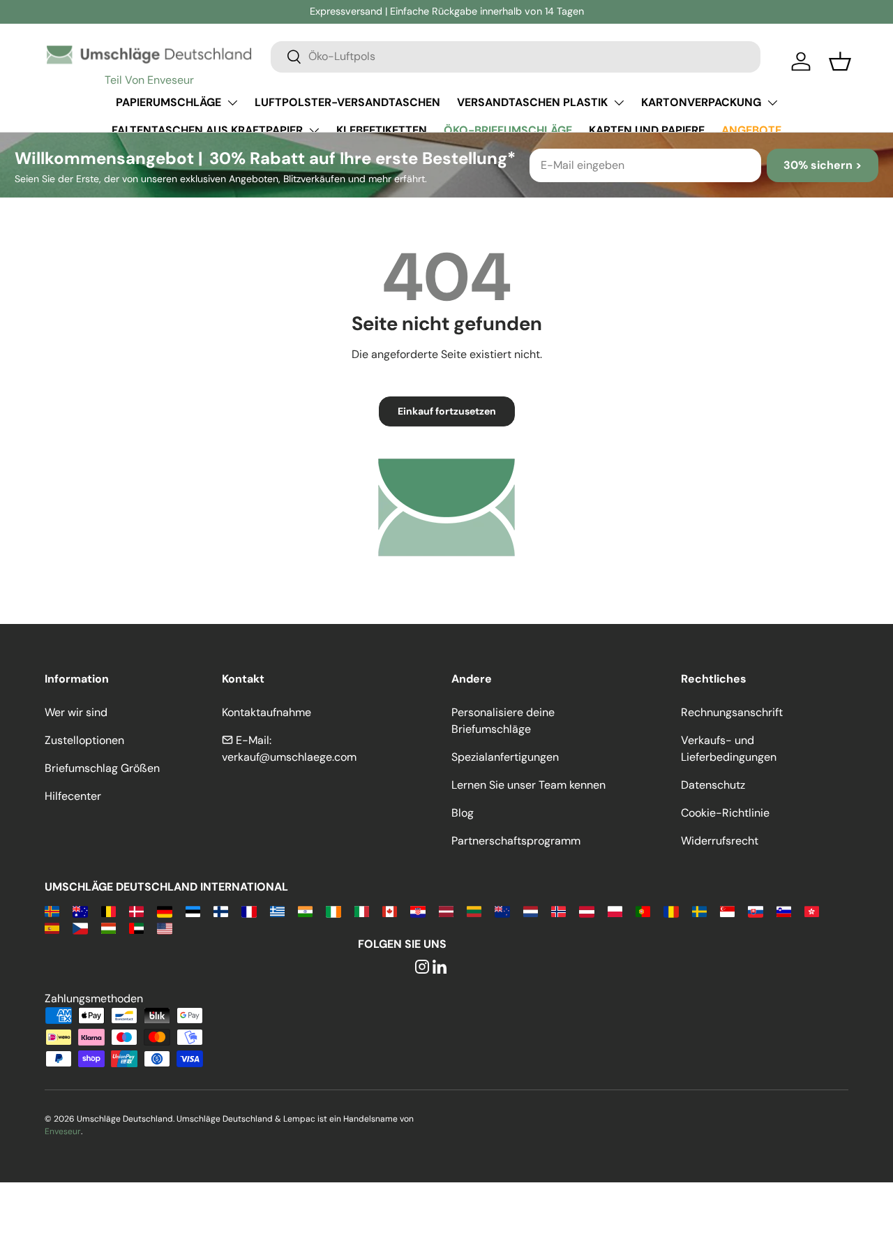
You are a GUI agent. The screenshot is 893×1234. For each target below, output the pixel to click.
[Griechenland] (277, 910)
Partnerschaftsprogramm (515, 840)
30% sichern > (822, 165)
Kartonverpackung (701, 102)
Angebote (751, 130)
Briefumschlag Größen (102, 768)
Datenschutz (713, 785)
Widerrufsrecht (719, 840)
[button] (840, 61)
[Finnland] (220, 910)
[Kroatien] (417, 910)
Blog (462, 812)
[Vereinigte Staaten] (164, 927)
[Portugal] (643, 910)
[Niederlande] (530, 910)
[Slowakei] (755, 910)
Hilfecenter (73, 796)
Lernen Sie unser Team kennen (528, 785)
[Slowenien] (783, 910)
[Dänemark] (136, 910)
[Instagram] (422, 967)
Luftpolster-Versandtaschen (347, 102)
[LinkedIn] (439, 967)
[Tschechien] (80, 927)
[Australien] (80, 910)
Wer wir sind (76, 712)
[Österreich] (586, 910)
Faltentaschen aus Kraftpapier (207, 130)
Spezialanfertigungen (505, 757)
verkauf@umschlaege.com (289, 757)
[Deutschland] (164, 910)
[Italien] (361, 910)
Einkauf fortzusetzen (447, 411)
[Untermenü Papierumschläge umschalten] (232, 102)
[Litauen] (474, 910)
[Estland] (193, 910)
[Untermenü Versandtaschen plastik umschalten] (618, 102)
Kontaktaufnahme (266, 712)
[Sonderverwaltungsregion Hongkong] (811, 910)
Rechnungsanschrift (732, 712)
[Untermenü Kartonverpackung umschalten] (772, 102)
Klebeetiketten (381, 130)
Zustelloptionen (84, 740)
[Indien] (305, 910)
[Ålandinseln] (52, 910)
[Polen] (615, 910)
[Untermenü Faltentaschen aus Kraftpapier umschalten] (314, 130)
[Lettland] (446, 910)
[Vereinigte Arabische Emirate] (136, 927)
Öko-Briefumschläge (508, 130)
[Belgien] (108, 910)
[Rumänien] (670, 910)
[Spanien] (52, 927)
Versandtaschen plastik (532, 102)
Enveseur (63, 1131)
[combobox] (515, 56)
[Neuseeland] (502, 910)
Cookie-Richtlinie (725, 812)
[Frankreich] (248, 910)
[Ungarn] (108, 927)
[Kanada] (389, 910)
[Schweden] (699, 910)
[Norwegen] (558, 910)
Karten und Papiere (647, 130)
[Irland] (333, 910)
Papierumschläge (168, 102)
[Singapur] (727, 910)
